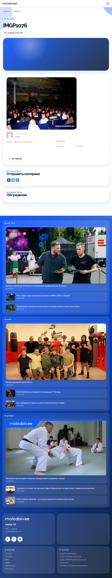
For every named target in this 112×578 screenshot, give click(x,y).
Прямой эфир (10, 566)
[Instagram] (13, 539)
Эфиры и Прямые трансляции (70, 557)
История (8, 553)
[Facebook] (7, 539)
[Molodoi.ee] (17, 519)
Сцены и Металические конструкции (73, 560)
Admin (17, 137)
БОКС (9, 319)
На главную (17, 159)
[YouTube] (20, 539)
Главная (6, 11)
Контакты (8, 557)
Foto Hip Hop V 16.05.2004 (23, 142)
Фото (7, 560)
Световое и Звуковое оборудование (73, 566)
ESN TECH (11, 223)
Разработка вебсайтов (68, 553)
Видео (7, 563)
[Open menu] (107, 3)
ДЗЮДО (10, 416)
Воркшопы (9, 569)
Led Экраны (64, 563)
